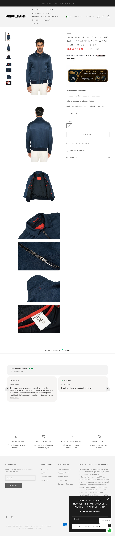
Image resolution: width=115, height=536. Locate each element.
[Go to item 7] (8, 83)
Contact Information (66, 484)
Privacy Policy (63, 480)
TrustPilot (44, 480)
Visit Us (35, 23)
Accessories (38, 13)
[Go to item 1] (8, 36)
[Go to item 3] (8, 57)
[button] (14, 398)
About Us (44, 469)
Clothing (51, 10)
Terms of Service (64, 469)
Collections (54, 17)
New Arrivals (38, 10)
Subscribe (14, 485)
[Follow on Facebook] (6, 517)
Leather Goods (39, 17)
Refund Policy (63, 476)
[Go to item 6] (8, 76)
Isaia (68, 33)
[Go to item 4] (8, 64)
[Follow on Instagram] (12, 517)
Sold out (88, 134)
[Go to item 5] (8, 70)
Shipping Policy (63, 473)
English (88, 16)
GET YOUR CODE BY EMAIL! (90, 526)
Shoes (49, 13)
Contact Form (46, 476)
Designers (37, 20)
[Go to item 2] (8, 47)
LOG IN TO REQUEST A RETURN (30, 528)
